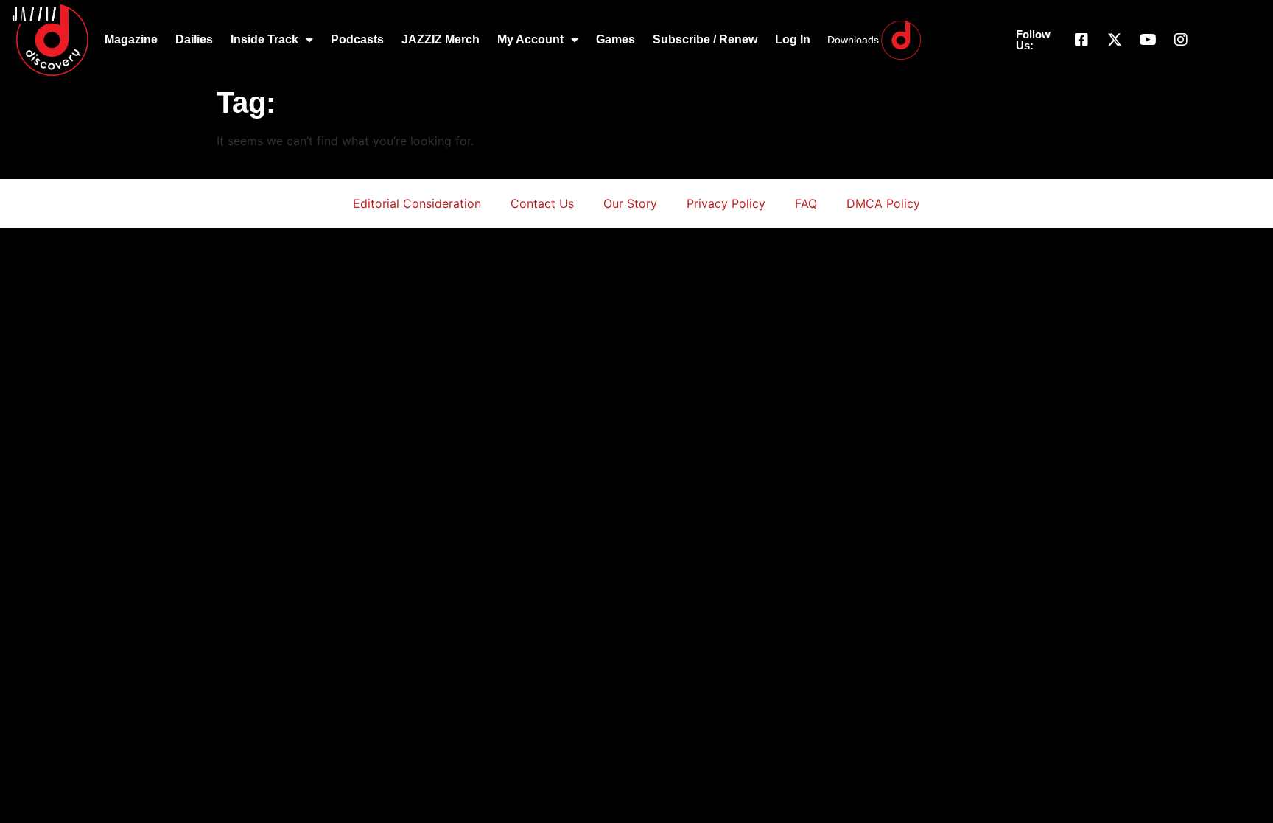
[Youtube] (1147, 40)
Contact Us (542, 203)
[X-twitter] (1114, 40)
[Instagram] (1181, 40)
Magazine (131, 39)
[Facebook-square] (1081, 40)
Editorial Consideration (417, 203)
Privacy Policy (726, 203)
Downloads (853, 40)
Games (615, 39)
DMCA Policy (883, 203)
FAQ (806, 203)
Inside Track (264, 39)
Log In (792, 39)
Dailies (194, 39)
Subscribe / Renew (705, 39)
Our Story (630, 203)
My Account (530, 39)
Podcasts (357, 39)
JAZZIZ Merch (440, 39)
